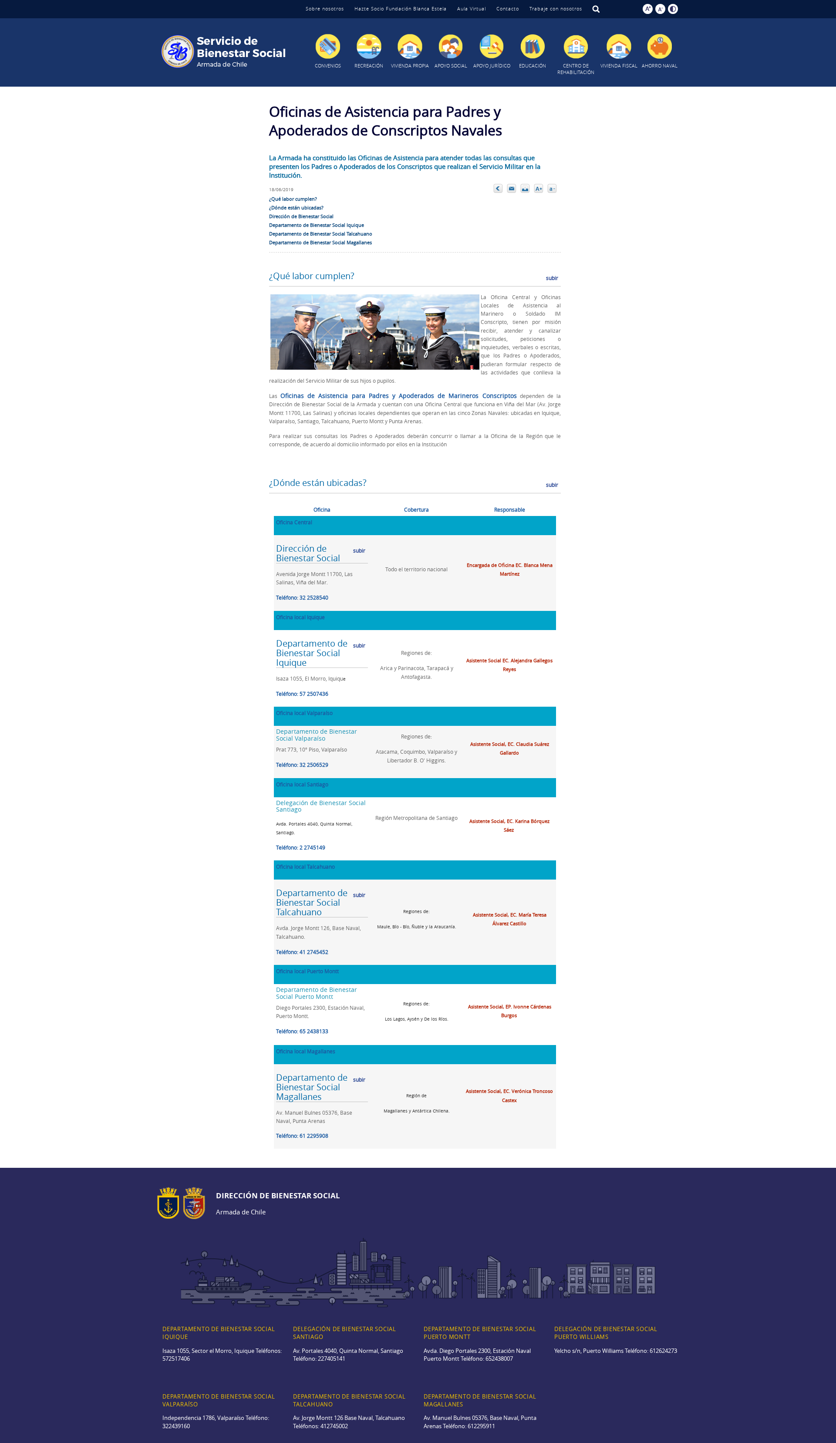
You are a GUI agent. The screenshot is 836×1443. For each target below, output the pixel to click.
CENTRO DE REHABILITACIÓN (575, 68)
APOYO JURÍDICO (491, 65)
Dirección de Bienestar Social (301, 216)
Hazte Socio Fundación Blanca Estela (400, 8)
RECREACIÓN (368, 65)
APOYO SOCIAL (451, 65)
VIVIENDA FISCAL (618, 65)
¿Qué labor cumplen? (293, 199)
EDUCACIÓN (532, 65)
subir (552, 277)
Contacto (507, 8)
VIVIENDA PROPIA (410, 65)
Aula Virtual (471, 8)
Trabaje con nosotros (555, 8)
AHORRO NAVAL (660, 65)
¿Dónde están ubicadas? (296, 207)
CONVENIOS (328, 65)
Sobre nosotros (325, 8)
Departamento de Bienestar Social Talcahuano (320, 233)
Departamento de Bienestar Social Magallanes (320, 242)
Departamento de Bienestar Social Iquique (316, 225)
